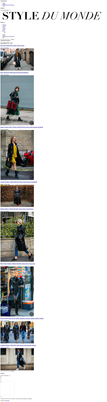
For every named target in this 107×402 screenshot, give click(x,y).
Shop (4, 5)
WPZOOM (7, 400)
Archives (2, 10)
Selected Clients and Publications (8, 4)
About (4, 2)
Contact (4, 3)
